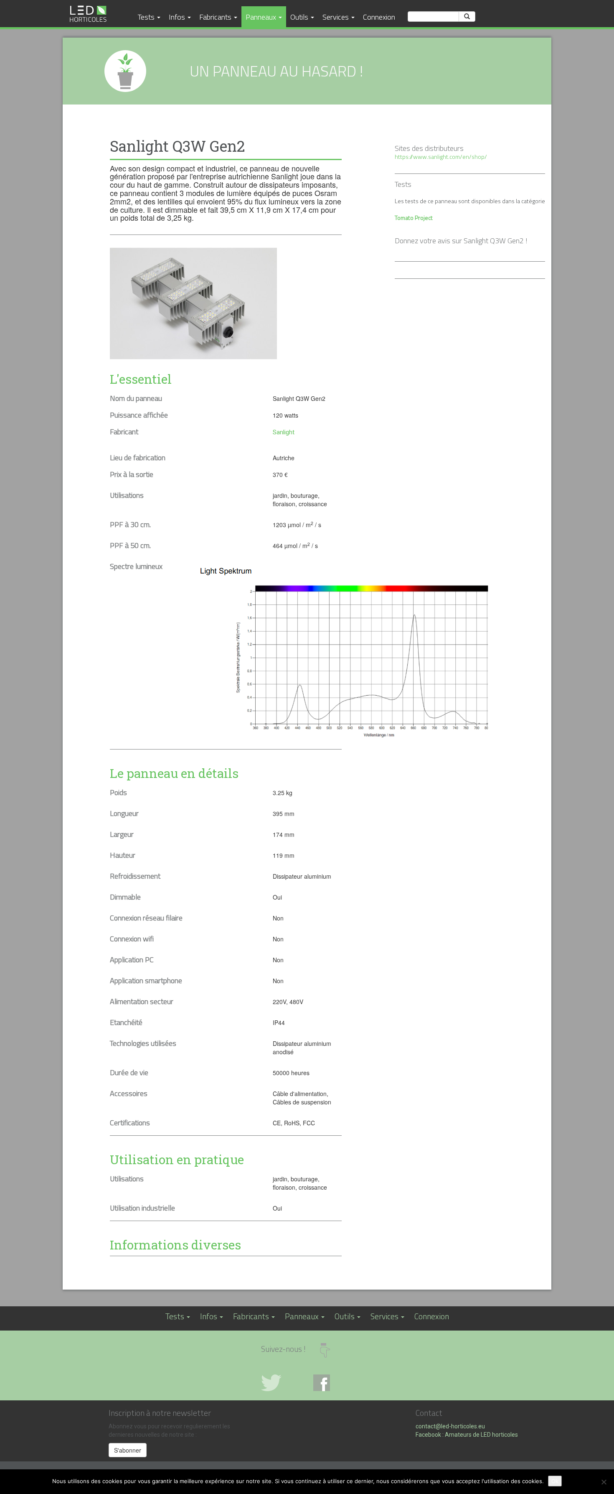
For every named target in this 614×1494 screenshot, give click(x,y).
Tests (147, 17)
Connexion (379, 17)
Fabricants (216, 17)
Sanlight (283, 432)
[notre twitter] (281, 1382)
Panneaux (262, 17)
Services (336, 17)
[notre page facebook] (333, 1382)
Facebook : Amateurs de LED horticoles (467, 1434)
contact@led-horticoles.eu (450, 1426)
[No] (603, 1482)
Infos (178, 17)
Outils (300, 17)
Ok (554, 1481)
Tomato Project (414, 217)
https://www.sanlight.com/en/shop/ (441, 156)
